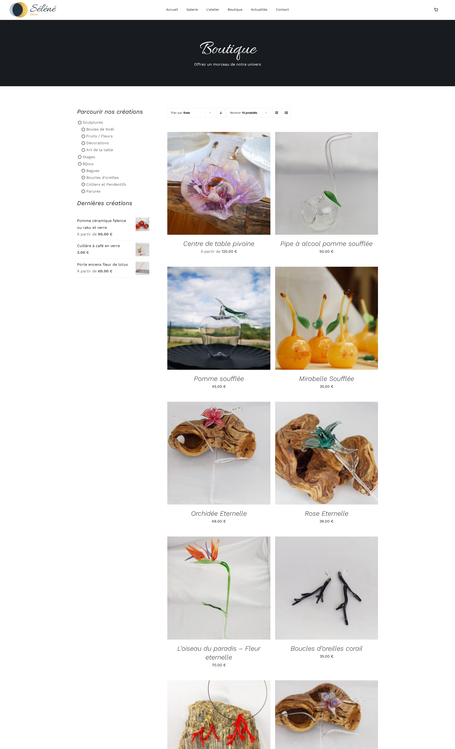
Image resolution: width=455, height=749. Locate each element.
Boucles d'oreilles (102, 177)
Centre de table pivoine (218, 244)
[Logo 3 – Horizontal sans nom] (33, 3)
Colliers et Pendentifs (106, 184)
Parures (93, 191)
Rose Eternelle (326, 513)
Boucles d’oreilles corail (327, 648)
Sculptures (93, 122)
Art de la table (99, 150)
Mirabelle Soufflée (326, 379)
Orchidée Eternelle (219, 513)
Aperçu (238, 184)
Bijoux (88, 164)
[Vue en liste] (286, 112)
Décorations (97, 143)
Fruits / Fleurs (99, 136)
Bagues (92, 170)
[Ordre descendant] (220, 113)
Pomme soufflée (219, 379)
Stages (89, 156)
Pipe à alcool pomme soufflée (326, 244)
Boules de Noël (100, 129)
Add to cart (315, 184)
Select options (208, 184)
